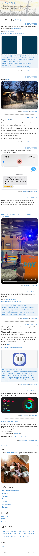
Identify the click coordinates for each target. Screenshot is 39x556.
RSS (3, 546)
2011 (32, 531)
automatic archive (12, 452)
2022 (11, 536)
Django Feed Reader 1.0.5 (10, 421)
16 (21, 384)
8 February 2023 (31, 198)
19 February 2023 (31, 391)
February (25, 70)
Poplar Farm (5, 522)
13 (21, 318)
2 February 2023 (31, 24)
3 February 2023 (31, 77)
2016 (20, 534)
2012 (3, 534)
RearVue (3, 520)
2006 (11, 531)
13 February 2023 (31, 292)
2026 (28, 536)
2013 (7, 534)
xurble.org (8, 3)
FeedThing (4, 516)
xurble (5, 499)
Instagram (35, 285)
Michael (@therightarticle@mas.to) (14, 305)
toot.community (33, 70)
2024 (20, 536)
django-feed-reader (33, 440)
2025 (24, 536)
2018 (28, 534)
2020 (3, 536)
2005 (7, 531)
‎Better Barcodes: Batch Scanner (12, 369)
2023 (18, 20)
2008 (20, 531)
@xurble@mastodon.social (11, 490)
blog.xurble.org (7, 504)
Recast (3, 518)
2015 (15, 534)
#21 (23, 433)
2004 (3, 531)
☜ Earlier (4, 445)
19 (21, 415)
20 (20, 440)
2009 (24, 531)
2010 (28, 531)
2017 (24, 534)
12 (24, 285)
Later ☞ (35, 445)
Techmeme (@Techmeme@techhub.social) (16, 56)
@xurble (17, 433)
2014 (11, 534)
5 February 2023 (31, 117)
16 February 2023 (31, 325)
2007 (15, 531)
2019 (32, 534)
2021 (7, 536)
